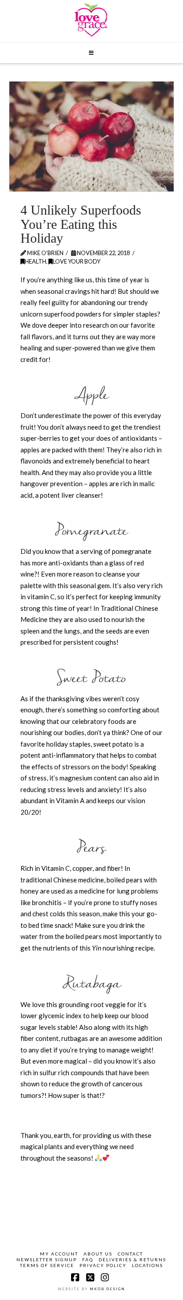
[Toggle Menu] (91, 53)
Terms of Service (47, 1265)
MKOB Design (107, 1289)
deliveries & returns (132, 1259)
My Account (59, 1253)
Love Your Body (76, 261)
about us (98, 1253)
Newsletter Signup (46, 1259)
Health (35, 261)
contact (130, 1253)
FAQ (87, 1259)
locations (147, 1265)
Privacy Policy (103, 1265)
